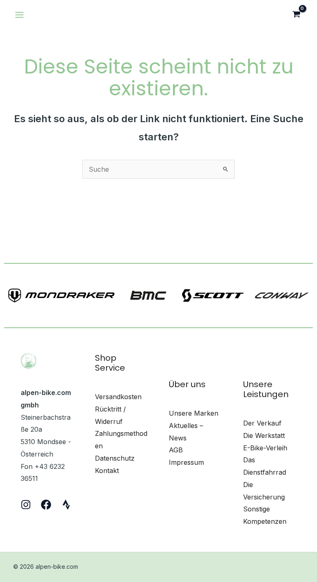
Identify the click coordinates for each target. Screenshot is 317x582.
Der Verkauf (262, 423)
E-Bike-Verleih (265, 448)
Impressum (186, 462)
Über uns (187, 384)
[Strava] (66, 504)
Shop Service (110, 363)
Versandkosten (118, 397)
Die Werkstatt (264, 435)
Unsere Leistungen (266, 389)
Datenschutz (115, 458)
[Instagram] (26, 504)
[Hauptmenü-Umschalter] (19, 14)
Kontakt (107, 470)
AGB (176, 450)
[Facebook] (46, 504)
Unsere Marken (193, 413)
